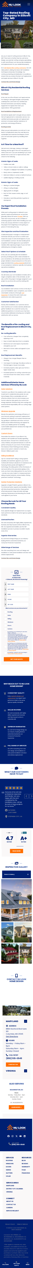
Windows (10, 622)
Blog (24, 1160)
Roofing (10, 612)
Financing (26, 1173)
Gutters (10, 628)
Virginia (11, 1070)
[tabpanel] (16, 921)
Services (10, 1157)
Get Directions (12, 1036)
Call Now (5, 1264)
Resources (26, 1157)
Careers (9, 1207)
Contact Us (13, 1064)
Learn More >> (16, 1107)
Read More (17, 851)
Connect (10, 1198)
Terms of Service (22, 1224)
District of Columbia (14, 1189)
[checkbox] (5, 612)
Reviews (25, 1164)
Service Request (12, 1211)
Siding (9, 618)
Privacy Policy (10, 1224)
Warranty (26, 1167)
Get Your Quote (16, 659)
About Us (9, 1201)
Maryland (12, 1021)
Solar (9, 615)
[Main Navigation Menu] (28, 4)
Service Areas (12, 1183)
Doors (9, 625)
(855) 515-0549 (14, 1058)
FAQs (24, 1170)
